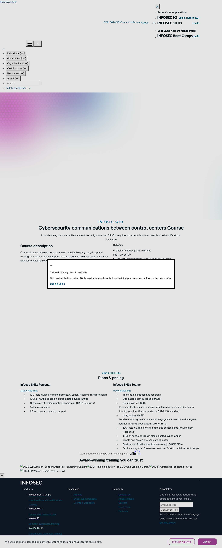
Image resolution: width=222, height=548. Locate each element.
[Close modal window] (51, 265)
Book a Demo (76, 283)
